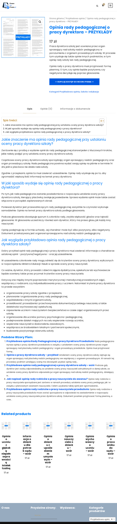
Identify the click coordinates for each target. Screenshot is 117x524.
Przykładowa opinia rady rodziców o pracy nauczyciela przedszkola (47, 389)
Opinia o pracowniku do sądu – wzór (110, 445)
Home (38, 515)
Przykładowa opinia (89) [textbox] (102, 519)
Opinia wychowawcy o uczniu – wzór (89, 444)
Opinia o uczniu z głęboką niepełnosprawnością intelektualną (6, 452)
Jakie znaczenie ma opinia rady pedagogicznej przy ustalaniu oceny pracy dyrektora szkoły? (54, 125)
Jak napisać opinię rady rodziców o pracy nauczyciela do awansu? (47, 379)
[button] (40, 21)
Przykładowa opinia (75, 18)
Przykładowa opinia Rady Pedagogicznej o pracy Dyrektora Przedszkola (50, 341)
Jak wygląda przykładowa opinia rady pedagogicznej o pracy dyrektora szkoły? (47, 132)
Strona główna (56, 18)
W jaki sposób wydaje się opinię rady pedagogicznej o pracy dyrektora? (43, 128)
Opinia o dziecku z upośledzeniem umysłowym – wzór (48, 449)
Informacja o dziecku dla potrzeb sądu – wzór (27, 445)
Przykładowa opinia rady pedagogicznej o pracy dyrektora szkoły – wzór (50, 365)
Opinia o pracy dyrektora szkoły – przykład (32, 355)
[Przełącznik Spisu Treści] (100, 120)
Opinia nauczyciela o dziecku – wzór (69, 444)
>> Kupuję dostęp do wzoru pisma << (74, 81)
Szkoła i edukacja (90, 91)
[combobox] (102, 519)
